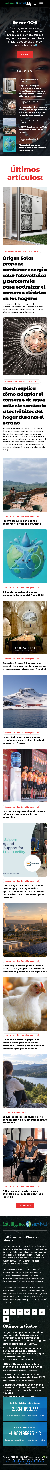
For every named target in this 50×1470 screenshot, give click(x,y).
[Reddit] (27, 1312)
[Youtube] (6, 1319)
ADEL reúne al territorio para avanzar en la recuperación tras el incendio (23, 1194)
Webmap (29, 1463)
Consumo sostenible (14, 1112)
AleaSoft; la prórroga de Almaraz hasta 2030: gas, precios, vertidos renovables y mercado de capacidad (25, 968)
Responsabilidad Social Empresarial (29, 80)
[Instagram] (13, 1312)
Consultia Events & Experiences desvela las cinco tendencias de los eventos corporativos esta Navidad (24, 666)
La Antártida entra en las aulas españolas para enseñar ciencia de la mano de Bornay (24, 740)
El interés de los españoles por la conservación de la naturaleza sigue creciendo (25, 1120)
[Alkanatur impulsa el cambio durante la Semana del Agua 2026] (9, 144)
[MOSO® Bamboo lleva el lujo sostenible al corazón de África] (9, 126)
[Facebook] (6, 1312)
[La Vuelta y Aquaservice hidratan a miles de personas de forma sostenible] (25, 775)
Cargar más (24, 1205)
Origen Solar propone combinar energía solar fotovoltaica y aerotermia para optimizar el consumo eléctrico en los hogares (32, 90)
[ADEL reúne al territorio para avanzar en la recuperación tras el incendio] (25, 1155)
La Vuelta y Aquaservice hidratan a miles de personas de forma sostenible (24, 814)
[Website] (42, 1312)
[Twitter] (34, 1312)
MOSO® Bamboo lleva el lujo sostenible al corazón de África (33, 129)
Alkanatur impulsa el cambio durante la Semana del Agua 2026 (32, 147)
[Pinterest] (20, 1312)
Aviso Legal (10, 1461)
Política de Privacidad (25, 1461)
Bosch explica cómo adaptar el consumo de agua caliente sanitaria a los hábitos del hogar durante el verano (33, 111)
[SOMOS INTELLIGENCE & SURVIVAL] (25, 1223)
